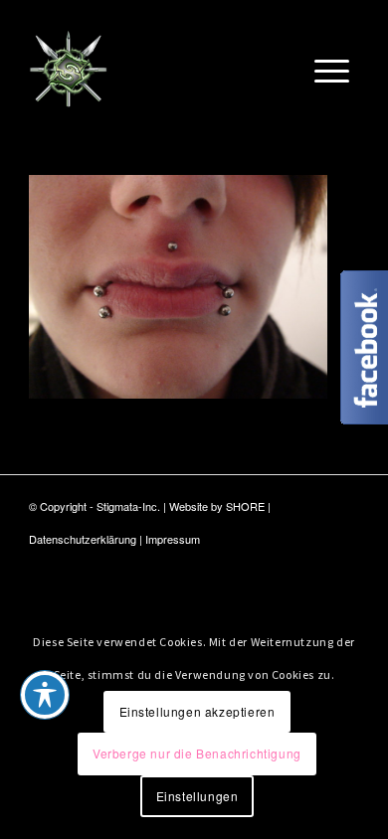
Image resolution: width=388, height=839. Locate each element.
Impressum (172, 539)
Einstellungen (197, 795)
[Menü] (331, 68)
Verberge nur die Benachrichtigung (197, 753)
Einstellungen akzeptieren (197, 711)
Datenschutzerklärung (82, 539)
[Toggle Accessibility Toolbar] (45, 695)
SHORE (245, 506)
